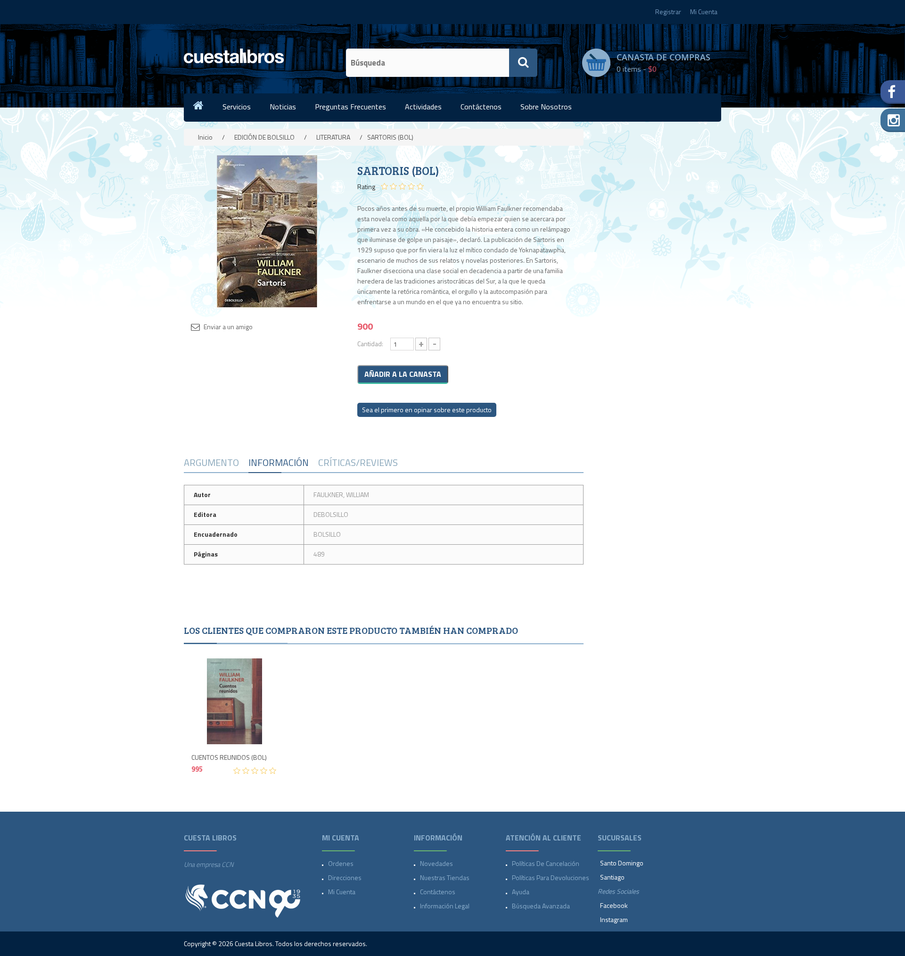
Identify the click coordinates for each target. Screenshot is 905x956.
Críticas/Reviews (358, 462)
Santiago (612, 877)
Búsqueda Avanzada (541, 906)
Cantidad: (370, 344)
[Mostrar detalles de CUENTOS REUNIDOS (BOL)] (234, 701)
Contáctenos (481, 106)
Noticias (283, 106)
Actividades (423, 106)
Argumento (211, 462)
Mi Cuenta (703, 12)
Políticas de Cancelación (545, 863)
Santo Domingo (621, 863)
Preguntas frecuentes (350, 106)
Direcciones (345, 877)
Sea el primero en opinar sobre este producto (427, 410)
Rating (366, 186)
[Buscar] (523, 63)
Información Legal (444, 906)
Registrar (668, 12)
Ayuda (520, 892)
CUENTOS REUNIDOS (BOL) (229, 758)
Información (278, 462)
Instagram (614, 919)
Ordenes (341, 863)
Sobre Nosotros (546, 106)
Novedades (436, 863)
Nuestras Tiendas (444, 877)
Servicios (236, 106)
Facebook (614, 905)
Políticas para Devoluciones (550, 877)
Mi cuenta (341, 892)
